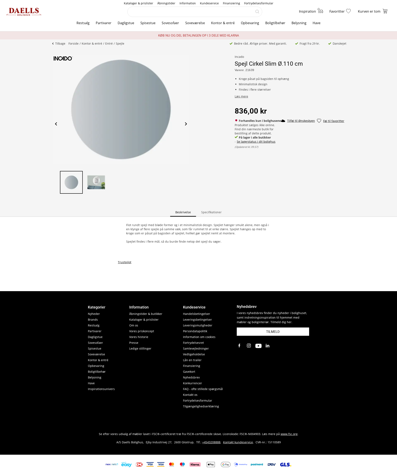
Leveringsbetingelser (197, 320)
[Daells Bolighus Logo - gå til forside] (23, 12)
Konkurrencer (192, 383)
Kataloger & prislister (138, 3)
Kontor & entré (223, 23)
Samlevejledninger (196, 348)
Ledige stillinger (140, 348)
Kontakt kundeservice (238, 442)
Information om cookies (199, 337)
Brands (93, 320)
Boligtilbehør (275, 23)
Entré (109, 43)
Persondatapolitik (195, 331)
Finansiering (231, 3)
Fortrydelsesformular (258, 3)
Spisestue (147, 23)
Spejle (120, 43)
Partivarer (103, 23)
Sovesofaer (170, 23)
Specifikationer (211, 212)
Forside (73, 43)
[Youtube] (258, 346)
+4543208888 (211, 442)
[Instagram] (249, 346)
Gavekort (189, 372)
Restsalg (83, 23)
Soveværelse (195, 23)
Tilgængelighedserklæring (201, 406)
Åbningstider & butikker (145, 314)
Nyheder (94, 314)
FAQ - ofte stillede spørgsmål (203, 389)
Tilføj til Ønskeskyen (301, 121)
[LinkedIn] (268, 346)
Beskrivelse (183, 212)
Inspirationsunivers (101, 389)
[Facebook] (240, 346)
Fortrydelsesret (193, 343)
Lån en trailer (192, 360)
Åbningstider (166, 3)
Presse (133, 343)
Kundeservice (209, 3)
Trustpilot (124, 262)
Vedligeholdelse (194, 354)
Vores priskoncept (141, 331)
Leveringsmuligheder (197, 325)
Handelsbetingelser (196, 314)
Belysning (299, 23)
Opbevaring (250, 23)
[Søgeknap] (257, 12)
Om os (133, 325)
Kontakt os (190, 395)
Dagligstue (126, 23)
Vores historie (138, 337)
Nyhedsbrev (191, 377)
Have (316, 23)
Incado (239, 57)
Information (187, 3)
